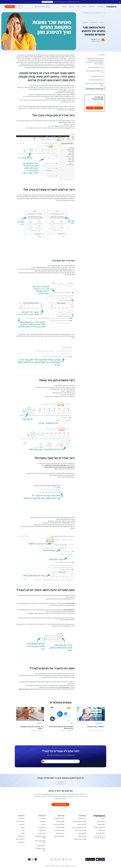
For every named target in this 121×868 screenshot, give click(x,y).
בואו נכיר (103, 818)
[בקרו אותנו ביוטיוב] (63, 859)
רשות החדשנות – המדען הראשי (40, 841)
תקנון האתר (67, 865)
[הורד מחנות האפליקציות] (100, 859)
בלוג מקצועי (43, 821)
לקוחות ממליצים (101, 821)
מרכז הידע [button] (72, 6)
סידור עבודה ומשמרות (79, 839)
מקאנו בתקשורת (101, 824)
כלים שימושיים (21, 842)
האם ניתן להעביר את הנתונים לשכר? (94, 88)
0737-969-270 (98, 837)
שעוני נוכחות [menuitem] (61, 815)
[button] (46, 6)
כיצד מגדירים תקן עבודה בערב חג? (95, 67)
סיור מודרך (43, 824)
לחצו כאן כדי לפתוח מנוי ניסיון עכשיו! (27, 689)
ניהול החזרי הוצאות (79, 830)
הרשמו (94, 108)
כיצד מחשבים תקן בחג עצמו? (96, 76)
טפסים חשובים (42, 830)
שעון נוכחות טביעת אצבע (58, 824)
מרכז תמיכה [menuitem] (21, 815)
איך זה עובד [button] (92, 6)
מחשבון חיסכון (42, 827)
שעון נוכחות (81, 818)
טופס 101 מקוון (42, 833)
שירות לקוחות (102, 830)
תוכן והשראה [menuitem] (42, 815)
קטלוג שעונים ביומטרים (59, 836)
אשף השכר (81, 833)
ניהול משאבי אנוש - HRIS (78, 827)
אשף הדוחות (81, 836)
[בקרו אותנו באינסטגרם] (59, 859)
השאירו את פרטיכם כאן (64, 687)
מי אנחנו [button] (84, 6)
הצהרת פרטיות (73, 865)
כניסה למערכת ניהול (100, 833)
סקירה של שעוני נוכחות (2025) (40, 837)
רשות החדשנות (80, 824)
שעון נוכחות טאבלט (60, 827)
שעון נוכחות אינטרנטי (59, 830)
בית (104, 12)
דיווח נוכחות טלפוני (60, 833)
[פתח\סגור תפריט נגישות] (35, 6)
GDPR (23, 833)
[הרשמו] (43, 761)
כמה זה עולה (43, 818)
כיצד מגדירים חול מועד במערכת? (96, 80)
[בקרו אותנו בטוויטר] (66, 859)
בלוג (102, 12)
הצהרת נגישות (62, 865)
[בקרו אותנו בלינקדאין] (55, 859)
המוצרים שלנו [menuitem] (82, 815)
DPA (23, 830)
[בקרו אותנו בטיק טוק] (52, 859)
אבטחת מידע (21, 824)
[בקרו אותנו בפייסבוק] (70, 859)
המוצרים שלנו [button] (100, 6)
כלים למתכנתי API (20, 839)
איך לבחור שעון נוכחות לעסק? (41, 849)
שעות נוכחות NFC (60, 821)
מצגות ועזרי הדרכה (20, 821)
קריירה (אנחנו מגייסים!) (99, 827)
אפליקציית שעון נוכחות (59, 818)
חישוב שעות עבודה (41, 845)
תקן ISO (22, 827)
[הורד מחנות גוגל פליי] (90, 859)
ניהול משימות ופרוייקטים (78, 821)
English (57, 865)
